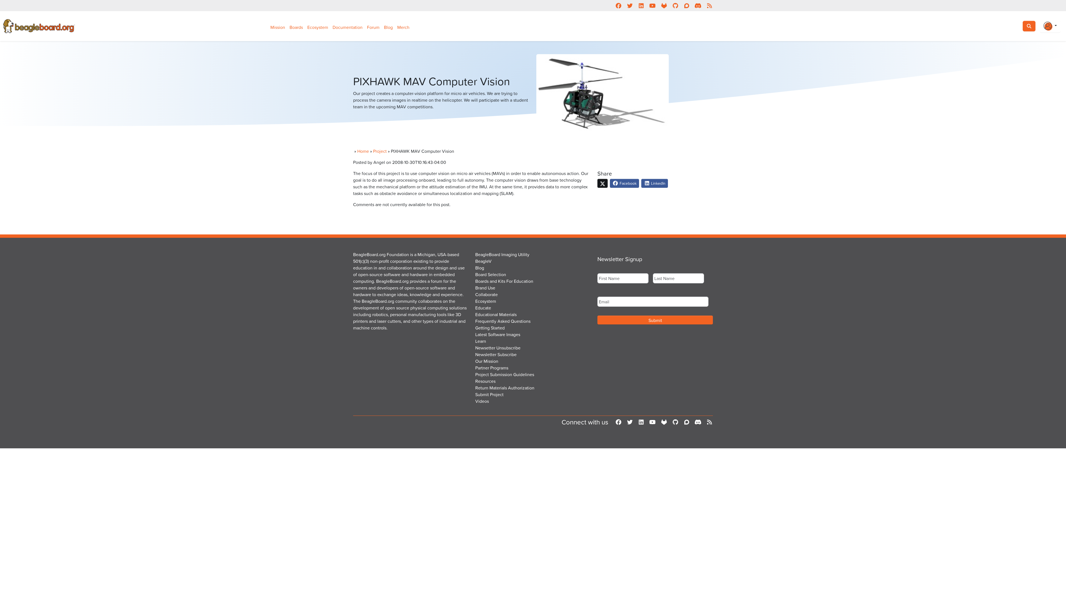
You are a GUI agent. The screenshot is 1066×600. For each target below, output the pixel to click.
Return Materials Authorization (504, 388)
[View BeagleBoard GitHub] (675, 5)
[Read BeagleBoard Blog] (709, 5)
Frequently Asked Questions (503, 321)
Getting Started (490, 328)
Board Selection (490, 274)
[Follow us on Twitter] (629, 5)
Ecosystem (317, 27)
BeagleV (483, 261)
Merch (403, 27)
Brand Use (485, 288)
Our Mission (486, 361)
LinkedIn (657, 183)
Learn (480, 341)
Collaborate (486, 294)
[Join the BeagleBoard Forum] (686, 5)
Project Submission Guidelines (504, 374)
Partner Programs (491, 368)
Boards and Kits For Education (504, 281)
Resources (485, 381)
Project (380, 151)
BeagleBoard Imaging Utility (502, 254)
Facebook (628, 183)
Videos (482, 401)
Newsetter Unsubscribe (498, 348)
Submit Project (489, 394)
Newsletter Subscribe (496, 354)
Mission (277, 27)
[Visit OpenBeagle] (663, 5)
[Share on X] (602, 183)
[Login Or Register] (1050, 26)
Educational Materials (496, 314)
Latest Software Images (497, 334)
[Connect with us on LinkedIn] (641, 5)
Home (363, 151)
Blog (388, 27)
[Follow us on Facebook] (618, 5)
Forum (373, 27)
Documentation (348, 27)
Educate (483, 308)
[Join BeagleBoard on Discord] (698, 5)
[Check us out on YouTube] (652, 5)
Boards (296, 27)
